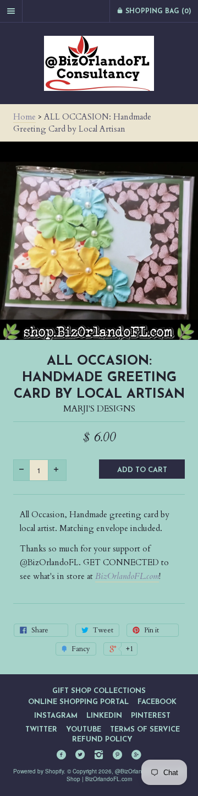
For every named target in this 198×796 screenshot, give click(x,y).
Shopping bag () (157, 11)
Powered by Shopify (38, 771)
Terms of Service (145, 729)
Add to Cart (142, 470)
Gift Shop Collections (99, 691)
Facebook (157, 702)
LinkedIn (104, 715)
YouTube (83, 729)
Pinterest (150, 715)
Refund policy (102, 739)
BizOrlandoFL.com (127, 576)
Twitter (41, 729)
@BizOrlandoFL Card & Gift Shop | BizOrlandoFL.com (126, 775)
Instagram (56, 715)
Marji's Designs (99, 409)
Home (24, 116)
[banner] (99, 63)
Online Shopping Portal (78, 702)
